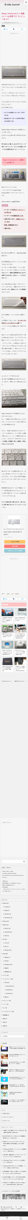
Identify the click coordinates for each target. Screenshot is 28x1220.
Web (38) (5, 953)
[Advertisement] (14, 49)
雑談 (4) (5, 1018)
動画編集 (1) (6, 1015)
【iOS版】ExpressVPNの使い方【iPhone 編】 (15, 1093)
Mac (3, 25)
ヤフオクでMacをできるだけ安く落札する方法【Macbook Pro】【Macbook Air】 (20, 636)
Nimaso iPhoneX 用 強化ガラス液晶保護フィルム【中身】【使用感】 (7, 668)
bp (12, 593)
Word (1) (7, 935)
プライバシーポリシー (8, 1117)
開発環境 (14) (8, 971)
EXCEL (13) (7, 928)
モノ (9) (5, 1007)
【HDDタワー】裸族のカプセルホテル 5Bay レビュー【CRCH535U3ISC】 (20, 668)
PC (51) (5, 939)
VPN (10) (7, 982)
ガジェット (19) (7, 1000)
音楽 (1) (5, 1022)
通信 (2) (6, 997)
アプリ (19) (6, 975)
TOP (7, 1207)
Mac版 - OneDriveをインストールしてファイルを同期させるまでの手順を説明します (7, 652)
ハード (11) (5, 1004)
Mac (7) (6, 946)
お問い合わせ (6, 1113)
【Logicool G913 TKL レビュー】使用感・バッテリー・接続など (17, 1063)
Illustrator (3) (8, 914)
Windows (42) (8, 950)
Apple (8, 593)
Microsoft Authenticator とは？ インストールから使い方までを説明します (17, 1078)
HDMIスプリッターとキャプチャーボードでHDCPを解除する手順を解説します (17, 1047)
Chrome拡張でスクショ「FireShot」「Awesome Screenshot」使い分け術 (17, 1085)
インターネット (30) (8, 979)
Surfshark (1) (9, 993)
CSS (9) (6, 961)
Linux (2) (7, 943)
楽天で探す (15, 546)
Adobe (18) (6, 903)
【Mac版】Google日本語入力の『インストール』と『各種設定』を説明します (7, 619)
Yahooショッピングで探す (15, 550)
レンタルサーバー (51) (8, 1011)
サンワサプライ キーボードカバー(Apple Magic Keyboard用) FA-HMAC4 (14, 531)
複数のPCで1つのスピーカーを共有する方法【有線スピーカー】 (7, 635)
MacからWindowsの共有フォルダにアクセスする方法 (20, 619)
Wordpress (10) (8, 964)
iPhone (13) (6, 921)
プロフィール (6, 1120)
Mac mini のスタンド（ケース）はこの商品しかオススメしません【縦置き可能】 (20, 652)
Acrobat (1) (7, 906)
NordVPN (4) (9, 989)
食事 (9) (5, 1026)
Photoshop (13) (8, 917)
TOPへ (21, 1218)
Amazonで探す (15, 541)
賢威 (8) (6, 968)
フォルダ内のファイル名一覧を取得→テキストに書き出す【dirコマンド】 (17, 1101)
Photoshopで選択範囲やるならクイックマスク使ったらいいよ (17, 1055)
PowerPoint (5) (8, 932)
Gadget (17, 593)
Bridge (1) (7, 910)
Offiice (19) (5, 924)
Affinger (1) (7, 957)
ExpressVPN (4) (10, 986)
